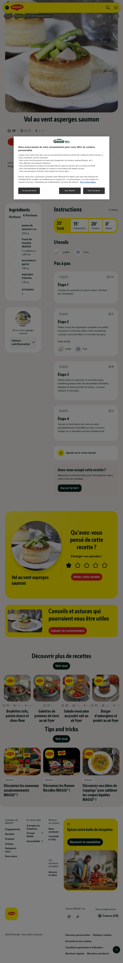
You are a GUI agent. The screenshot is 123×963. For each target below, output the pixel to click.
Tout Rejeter (70, 191)
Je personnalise (29, 191)
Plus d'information (88, 182)
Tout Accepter (94, 191)
